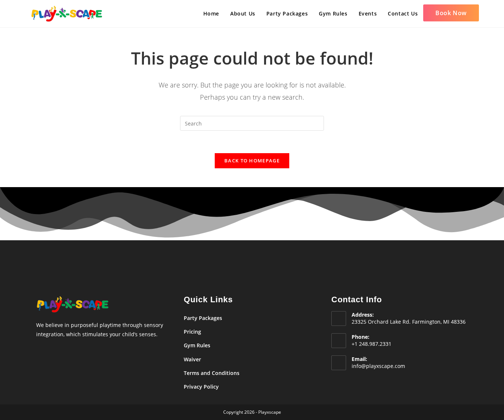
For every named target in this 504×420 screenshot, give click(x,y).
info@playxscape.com (378, 365)
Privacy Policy (201, 386)
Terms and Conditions (211, 372)
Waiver (192, 359)
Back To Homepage (252, 160)
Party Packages (203, 317)
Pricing (192, 331)
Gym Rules (197, 345)
